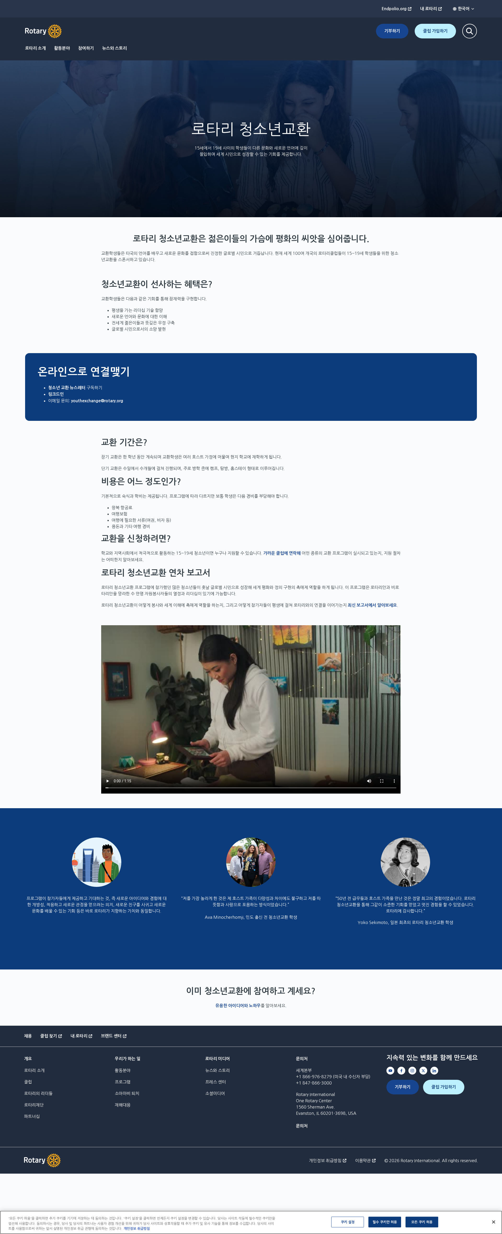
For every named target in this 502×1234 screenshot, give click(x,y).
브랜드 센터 (111, 1036)
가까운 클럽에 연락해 (282, 553)
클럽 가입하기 (435, 31)
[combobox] (463, 9)
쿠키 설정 (348, 1222)
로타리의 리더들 (38, 1093)
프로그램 (122, 1082)
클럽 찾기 (48, 1036)
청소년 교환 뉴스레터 (66, 388)
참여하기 (86, 48)
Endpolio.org (394, 9)
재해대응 (122, 1105)
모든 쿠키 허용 (421, 1222)
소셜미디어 (215, 1093)
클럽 (28, 1082)
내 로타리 (428, 9)
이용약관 (363, 1160)
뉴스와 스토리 (114, 48)
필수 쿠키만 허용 (385, 1222)
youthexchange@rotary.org (97, 401)
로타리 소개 (35, 48)
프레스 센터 (215, 1082)
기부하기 (392, 31)
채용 (28, 1036)
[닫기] (493, 1222)
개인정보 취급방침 (325, 1160)
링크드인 (56, 394)
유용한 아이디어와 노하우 (238, 1006)
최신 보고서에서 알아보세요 (372, 605)
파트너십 (32, 1116)
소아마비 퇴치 (127, 1093)
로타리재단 (34, 1105)
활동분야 (62, 48)
